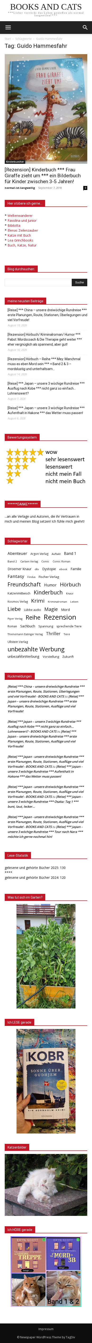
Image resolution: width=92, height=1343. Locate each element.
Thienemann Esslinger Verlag (25, 634)
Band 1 (70, 553)
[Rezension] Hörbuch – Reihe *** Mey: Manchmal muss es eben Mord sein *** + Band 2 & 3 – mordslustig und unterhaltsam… (44, 364)
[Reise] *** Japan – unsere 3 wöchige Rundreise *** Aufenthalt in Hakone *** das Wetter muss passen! (46, 410)
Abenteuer (17, 553)
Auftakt (56, 554)
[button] (85, 27)
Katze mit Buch (19, 235)
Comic (45, 561)
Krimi (38, 600)
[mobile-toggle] (8, 27)
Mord (65, 609)
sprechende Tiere (69, 626)
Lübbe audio (32, 610)
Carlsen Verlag (29, 561)
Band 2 (12, 561)
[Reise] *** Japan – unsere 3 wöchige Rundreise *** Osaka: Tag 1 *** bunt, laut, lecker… (45, 802)
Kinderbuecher (15, 161)
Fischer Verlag (49, 577)
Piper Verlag (15, 618)
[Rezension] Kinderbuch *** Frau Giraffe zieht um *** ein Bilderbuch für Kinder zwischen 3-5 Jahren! (43, 175)
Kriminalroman (57, 601)
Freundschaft (24, 584)
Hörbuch (70, 584)
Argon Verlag (39, 554)
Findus (31, 577)
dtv (37, 569)
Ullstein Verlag (18, 642)
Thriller (53, 633)
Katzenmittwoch (19, 593)
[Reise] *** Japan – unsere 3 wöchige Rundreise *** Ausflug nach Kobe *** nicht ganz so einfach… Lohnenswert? (46, 388)
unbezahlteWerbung (23, 656)
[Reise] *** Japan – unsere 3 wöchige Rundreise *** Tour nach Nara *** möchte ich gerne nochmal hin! (45, 832)
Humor (50, 585)
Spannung (45, 626)
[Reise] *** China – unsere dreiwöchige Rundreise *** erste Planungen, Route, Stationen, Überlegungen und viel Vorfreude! (47, 315)
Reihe (33, 617)
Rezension (60, 617)
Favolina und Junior (22, 220)
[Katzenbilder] (46, 1185)
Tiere (67, 634)
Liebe (14, 608)
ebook (63, 569)
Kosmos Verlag (18, 601)
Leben (74, 601)
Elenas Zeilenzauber (23, 230)
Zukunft (68, 656)
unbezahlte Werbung (36, 649)
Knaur (70, 593)
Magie (51, 609)
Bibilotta (14, 225)
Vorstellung (51, 656)
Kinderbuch (48, 592)
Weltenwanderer (20, 215)
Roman (12, 626)
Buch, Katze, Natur (22, 245)
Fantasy (16, 576)
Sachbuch (27, 626)
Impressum (46, 1329)
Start (8, 39)
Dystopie (49, 569)
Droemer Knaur (19, 569)
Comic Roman (61, 561)
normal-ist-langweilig (20, 188)
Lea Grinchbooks (20, 240)
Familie (76, 569)
